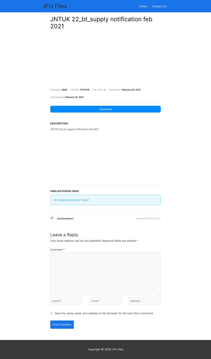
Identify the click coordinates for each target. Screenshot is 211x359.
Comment (57, 249)
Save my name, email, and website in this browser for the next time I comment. (104, 313)
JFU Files (54, 6)
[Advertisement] (105, 60)
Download (105, 109)
